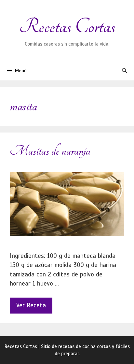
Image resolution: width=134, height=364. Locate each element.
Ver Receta (31, 305)
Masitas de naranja (50, 151)
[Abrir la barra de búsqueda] (124, 70)
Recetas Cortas (67, 26)
